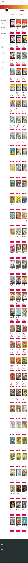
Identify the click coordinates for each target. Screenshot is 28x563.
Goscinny (23, 141)
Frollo (10, 28)
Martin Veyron (11, 60)
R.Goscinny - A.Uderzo (12, 125)
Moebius (11, 318)
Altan (10, 76)
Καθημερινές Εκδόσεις (18, 349)
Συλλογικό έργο (11, 334)
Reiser (16, 44)
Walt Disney (17, 382)
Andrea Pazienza (24, 44)
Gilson (16, 526)
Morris (10, 109)
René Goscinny (23, 125)
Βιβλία (11, 18)
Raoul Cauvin (11, 526)
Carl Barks (23, 350)
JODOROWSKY (13, 318)
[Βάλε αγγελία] (22, 2)
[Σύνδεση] (25, 2)
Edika (10, 44)
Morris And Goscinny (18, 93)
